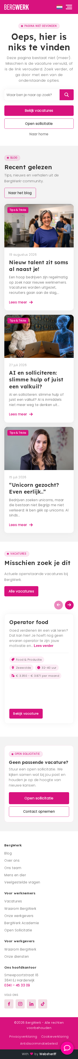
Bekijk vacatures (39, 110)
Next (69, 605)
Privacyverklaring (23, 1036)
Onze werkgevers (19, 916)
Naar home (39, 134)
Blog (8, 853)
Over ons (12, 860)
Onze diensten (16, 956)
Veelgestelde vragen (22, 882)
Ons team (12, 868)
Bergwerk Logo (18, 7)
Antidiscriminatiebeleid (39, 1043)
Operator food (29, 622)
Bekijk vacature (26, 713)
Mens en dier (15, 875)
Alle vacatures (21, 591)
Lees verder (43, 646)
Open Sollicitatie (18, 930)
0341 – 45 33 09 (17, 985)
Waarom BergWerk (20, 908)
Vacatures (13, 901)
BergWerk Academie (21, 923)
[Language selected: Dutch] (59, 7)
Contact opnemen (39, 811)
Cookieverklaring (55, 1036)
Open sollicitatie (39, 123)
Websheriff (47, 1054)
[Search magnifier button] (67, 94)
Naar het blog (20, 193)
